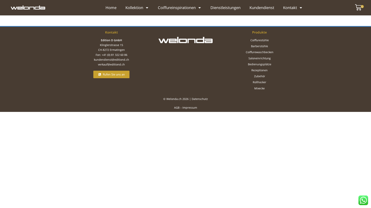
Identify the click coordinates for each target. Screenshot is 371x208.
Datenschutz (200, 99)
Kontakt (290, 7)
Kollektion (134, 7)
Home (111, 7)
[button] (357, 7)
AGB (177, 107)
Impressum (189, 107)
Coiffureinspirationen (177, 7)
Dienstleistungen (225, 7)
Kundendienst (261, 7)
